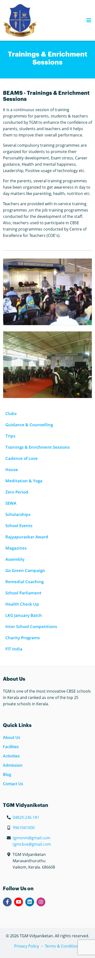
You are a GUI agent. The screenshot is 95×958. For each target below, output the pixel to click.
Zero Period (16, 492)
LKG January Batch (23, 615)
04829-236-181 (26, 817)
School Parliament (23, 593)
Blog (7, 774)
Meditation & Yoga (23, 481)
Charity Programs (22, 637)
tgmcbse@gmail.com (32, 844)
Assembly (14, 559)
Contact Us (13, 783)
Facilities (11, 746)
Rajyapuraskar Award (26, 537)
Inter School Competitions (31, 626)
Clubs (11, 413)
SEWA (10, 503)
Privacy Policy (26, 946)
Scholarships (17, 514)
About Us (11, 737)
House (11, 469)
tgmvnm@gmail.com (31, 838)
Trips (10, 436)
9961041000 (24, 827)
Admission (12, 765)
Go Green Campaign (25, 570)
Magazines (16, 548)
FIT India (13, 649)
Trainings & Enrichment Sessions (37, 447)
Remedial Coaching (24, 581)
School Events (18, 525)
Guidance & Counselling (29, 424)
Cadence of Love (21, 458)
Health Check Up (22, 604)
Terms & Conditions (63, 946)
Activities (11, 756)
